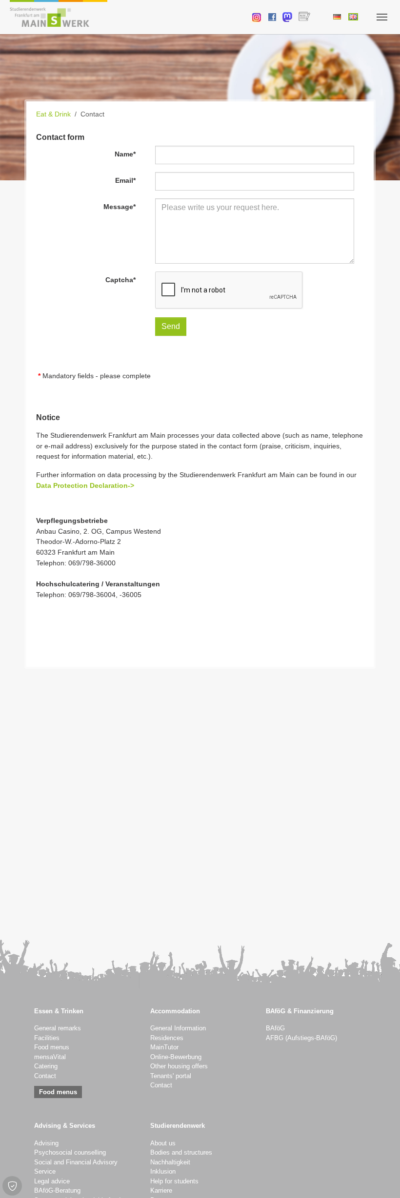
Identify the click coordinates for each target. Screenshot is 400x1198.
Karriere (161, 1190)
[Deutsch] (337, 16)
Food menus (51, 1047)
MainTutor (164, 1047)
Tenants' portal (170, 1076)
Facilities (47, 1038)
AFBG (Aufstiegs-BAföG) (301, 1038)
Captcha (120, 280)
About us (163, 1143)
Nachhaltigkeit (170, 1162)
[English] (353, 16)
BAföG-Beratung (57, 1190)
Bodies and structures (181, 1152)
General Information (178, 1028)
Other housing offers (179, 1066)
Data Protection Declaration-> (85, 485)
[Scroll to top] (380, 1178)
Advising (46, 1143)
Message (119, 207)
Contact (45, 1076)
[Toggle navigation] (382, 17)
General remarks (57, 1028)
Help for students (174, 1181)
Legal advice (52, 1181)
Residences (166, 1038)
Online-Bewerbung (175, 1057)
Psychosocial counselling (70, 1152)
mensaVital (50, 1057)
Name (125, 154)
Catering (46, 1066)
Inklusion (163, 1171)
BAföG (275, 1028)
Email (125, 180)
